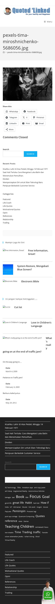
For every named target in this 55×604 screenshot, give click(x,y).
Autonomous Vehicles (36, 491)
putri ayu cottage (11, 516)
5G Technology (10, 488)
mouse (45, 507)
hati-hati (36, 503)
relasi (20, 521)
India (7, 507)
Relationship (8, 219)
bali (13, 497)
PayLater (8, 511)
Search (6, 149)
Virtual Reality (10, 540)
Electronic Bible (30, 281)
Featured (6, 199)
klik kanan (17, 507)
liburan (24, 507)
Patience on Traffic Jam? (13, 377)
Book (20, 496)
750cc (19, 488)
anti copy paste (39, 488)
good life (8, 503)
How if (45, 502)
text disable (9, 533)
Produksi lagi (31, 511)
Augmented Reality (20, 491)
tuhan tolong (29, 537)
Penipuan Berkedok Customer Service (18, 185)
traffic (37, 532)
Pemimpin (19, 511)
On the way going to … (12, 362)
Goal (46, 496)
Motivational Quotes (11, 209)
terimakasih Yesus (41, 527)
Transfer (45, 533)
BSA (27, 497)
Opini (5, 212)
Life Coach (7, 202)
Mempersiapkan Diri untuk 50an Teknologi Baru (23, 182)
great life (18, 502)
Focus (35, 496)
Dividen (6, 179)
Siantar (26, 521)
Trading (6, 222)
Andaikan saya (27, 488)
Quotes (40, 516)
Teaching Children (19, 526)
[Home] (4, 52)
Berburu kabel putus (11, 393)
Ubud (37, 537)
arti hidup (8, 491)
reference (11, 521)
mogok (39, 507)
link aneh (32, 507)
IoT (11, 507)
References (7, 216)
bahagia (8, 497)
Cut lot (18, 307)
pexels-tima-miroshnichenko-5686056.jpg (24, 52)
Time (18, 532)
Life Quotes (7, 206)
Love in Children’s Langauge (41, 324)
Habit (28, 502)
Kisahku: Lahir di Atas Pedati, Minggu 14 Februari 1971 (25, 169)
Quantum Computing (26, 516)
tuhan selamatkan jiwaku (14, 537)
